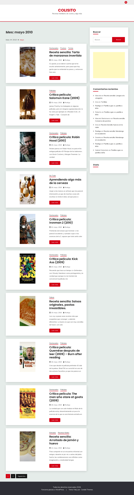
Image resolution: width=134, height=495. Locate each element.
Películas (52, 91)
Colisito (67, 10)
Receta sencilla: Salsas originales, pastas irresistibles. (65, 305)
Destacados (53, 48)
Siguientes (21, 476)
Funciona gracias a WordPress (52, 490)
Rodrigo (67, 60)
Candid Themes (87, 490)
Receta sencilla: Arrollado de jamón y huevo (64, 440)
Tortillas (104, 102)
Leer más (55, 78)
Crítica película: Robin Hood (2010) (64, 138)
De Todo (52, 176)
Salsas (51, 297)
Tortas (70, 48)
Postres (63, 48)
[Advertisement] (109, 65)
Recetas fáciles (63, 433)
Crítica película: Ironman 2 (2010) (61, 221)
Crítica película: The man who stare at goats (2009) (66, 397)
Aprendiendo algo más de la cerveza (65, 181)
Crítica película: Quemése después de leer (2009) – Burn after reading (65, 352)
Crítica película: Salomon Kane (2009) (64, 96)
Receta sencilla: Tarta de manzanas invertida (65, 54)
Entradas (52, 433)
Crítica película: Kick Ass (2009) (63, 260)
